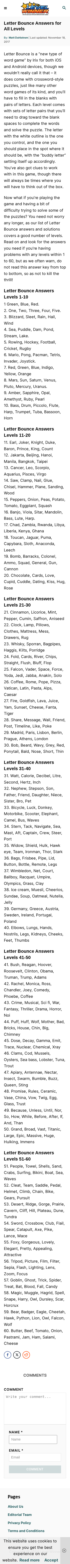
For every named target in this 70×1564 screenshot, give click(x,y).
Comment (14, 1389)
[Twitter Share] (17, 1355)
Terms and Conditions (26, 1531)
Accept (51, 1560)
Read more (29, 1560)
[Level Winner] (35, 8)
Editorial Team (20, 1515)
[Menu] (6, 8)
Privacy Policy (19, 1523)
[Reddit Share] (26, 1355)
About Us (15, 1506)
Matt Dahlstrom (18, 37)
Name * (16, 1432)
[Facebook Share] (7, 1355)
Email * (16, 1450)
